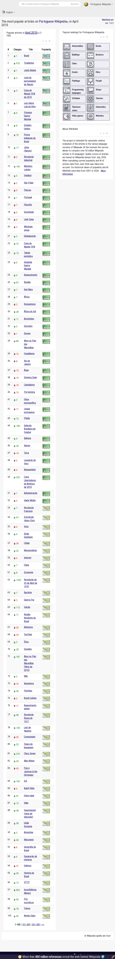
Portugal (28, 197)
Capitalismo (29, 384)
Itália (26, 802)
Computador (29, 736)
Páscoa (27, 190)
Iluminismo (29, 683)
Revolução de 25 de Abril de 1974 (30, 583)
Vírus (26, 526)
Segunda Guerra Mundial (28, 265)
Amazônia (28, 832)
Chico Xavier (30, 753)
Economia (28, 572)
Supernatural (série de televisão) (30, 813)
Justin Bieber (30, 70)
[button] (43, 41)
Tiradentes (29, 63)
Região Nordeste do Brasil (30, 618)
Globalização (30, 236)
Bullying (27, 438)
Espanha (28, 649)
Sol (25, 781)
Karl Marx (28, 289)
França (27, 908)
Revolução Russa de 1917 (29, 718)
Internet (27, 557)
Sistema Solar (30, 377)
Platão (27, 418)
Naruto (27, 445)
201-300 (36, 924)
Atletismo (28, 627)
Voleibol (27, 175)
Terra (26, 452)
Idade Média (29, 500)
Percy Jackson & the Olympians (30, 771)
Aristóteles (29, 318)
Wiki (26, 676)
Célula (26, 543)
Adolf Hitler (29, 788)
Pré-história (29, 392)
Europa (27, 333)
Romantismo (30, 304)
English (9, 12)
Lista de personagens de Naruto (30, 81)
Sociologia (29, 212)
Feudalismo (29, 353)
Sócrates (28, 326)
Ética (26, 641)
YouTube (28, 634)
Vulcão (27, 607)
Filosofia (28, 204)
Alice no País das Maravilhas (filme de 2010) (30, 663)
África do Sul (30, 311)
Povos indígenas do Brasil (30, 138)
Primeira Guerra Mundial (28, 116)
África (26, 296)
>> (43, 924)
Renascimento (30, 274)
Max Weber (29, 760)
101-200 (26, 924)
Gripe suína (29, 795)
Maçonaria (29, 839)
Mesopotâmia (30, 550)
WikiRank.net (108, 19)
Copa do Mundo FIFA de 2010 (29, 94)
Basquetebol (30, 469)
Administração (30, 493)
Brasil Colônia (30, 698)
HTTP (27, 882)
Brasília (27, 282)
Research (75, 4)
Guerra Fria (29, 599)
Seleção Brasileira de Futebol (29, 429)
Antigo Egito (29, 915)
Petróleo (28, 690)
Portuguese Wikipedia (100, 4)
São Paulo (28, 182)
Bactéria (28, 592)
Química (27, 865)
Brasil (26, 55)
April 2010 (31, 32)
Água (26, 370)
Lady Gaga (29, 219)
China (26, 565)
